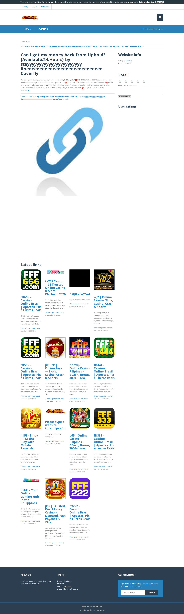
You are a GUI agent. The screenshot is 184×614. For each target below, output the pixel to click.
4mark (99, 606)
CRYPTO (129, 61)
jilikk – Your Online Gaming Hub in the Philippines (30, 496)
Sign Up (25, 7)
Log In (35, 7)
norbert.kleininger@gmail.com (68, 589)
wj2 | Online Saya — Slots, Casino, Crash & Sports (103, 302)
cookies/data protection (142, 2)
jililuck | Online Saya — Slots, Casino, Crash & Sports (55, 371)
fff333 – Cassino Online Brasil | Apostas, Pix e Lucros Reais (104, 441)
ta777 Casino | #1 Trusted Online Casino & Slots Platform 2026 (55, 287)
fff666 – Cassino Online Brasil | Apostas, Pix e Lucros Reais (31, 303)
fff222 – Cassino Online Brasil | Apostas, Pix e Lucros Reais (79, 512)
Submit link (45, 7)
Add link (43, 28)
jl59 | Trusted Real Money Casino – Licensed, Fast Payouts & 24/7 (55, 514)
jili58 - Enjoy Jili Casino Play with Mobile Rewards (29, 441)
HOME (28, 28)
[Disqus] (68, 227)
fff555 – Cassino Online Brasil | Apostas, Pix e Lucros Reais (31, 371)
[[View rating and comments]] (30, 328)
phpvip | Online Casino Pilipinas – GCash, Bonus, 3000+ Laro (79, 371)
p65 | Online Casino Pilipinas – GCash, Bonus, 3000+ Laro (79, 441)
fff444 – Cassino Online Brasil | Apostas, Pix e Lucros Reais (104, 371)
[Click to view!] (68, 149)
